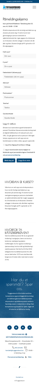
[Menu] (33, 7)
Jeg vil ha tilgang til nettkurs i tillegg (17, 145)
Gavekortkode (8, 114)
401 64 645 (19, 348)
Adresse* (6, 83)
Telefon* (6, 103)
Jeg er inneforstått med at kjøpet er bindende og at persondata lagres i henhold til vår (19, 152)
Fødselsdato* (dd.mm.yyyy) (12, 72)
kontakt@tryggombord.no (15, 350)
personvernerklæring (12, 155)
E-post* (5, 62)
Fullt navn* (6, 52)
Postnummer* (7, 93)
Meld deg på (9, 160)
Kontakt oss (19, 377)
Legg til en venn (24, 160)
